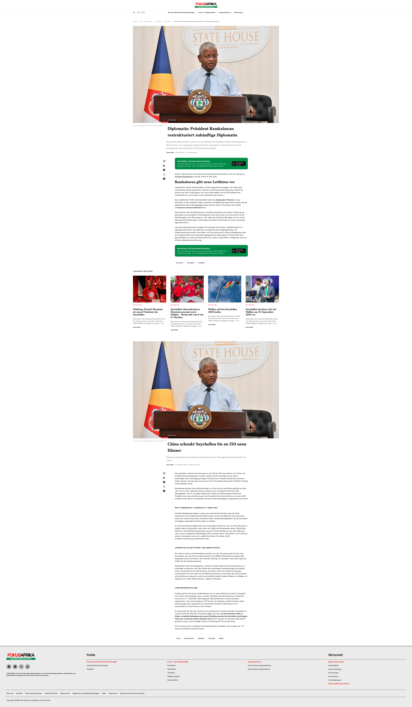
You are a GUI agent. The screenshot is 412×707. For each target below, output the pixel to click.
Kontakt (19, 693)
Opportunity (65, 693)
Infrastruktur (189, 638)
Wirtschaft (335, 655)
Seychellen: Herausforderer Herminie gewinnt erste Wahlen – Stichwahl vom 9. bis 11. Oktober (187, 313)
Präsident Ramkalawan (184, 176)
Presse (226, 187)
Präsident (201, 263)
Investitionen (333, 676)
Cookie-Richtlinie (51, 693)
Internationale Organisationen (259, 665)
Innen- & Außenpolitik (146, 21)
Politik (135, 21)
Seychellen (167, 21)
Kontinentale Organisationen (259, 669)
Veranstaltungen (334, 680)
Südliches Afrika (173, 676)
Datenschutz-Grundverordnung (132, 693)
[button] (134, 12)
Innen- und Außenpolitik (177, 661)
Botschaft (179, 263)
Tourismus (211, 638)
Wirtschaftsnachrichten (338, 683)
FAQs (104, 693)
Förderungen (333, 673)
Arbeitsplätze (333, 665)
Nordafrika (171, 665)
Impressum (113, 693)
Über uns (10, 693)
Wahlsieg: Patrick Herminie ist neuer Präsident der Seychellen (148, 312)
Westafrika (171, 669)
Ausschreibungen (335, 669)
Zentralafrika (172, 680)
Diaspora (90, 669)
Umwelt (221, 638)
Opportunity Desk (336, 661)
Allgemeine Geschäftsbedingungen (86, 693)
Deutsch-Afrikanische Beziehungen (102, 661)
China (178, 638)
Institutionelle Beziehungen (97, 665)
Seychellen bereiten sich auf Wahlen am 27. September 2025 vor (261, 312)
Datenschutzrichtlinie (33, 693)
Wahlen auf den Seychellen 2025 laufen (222, 310)
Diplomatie (190, 263)
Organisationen (254, 661)
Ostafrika (158, 21)
